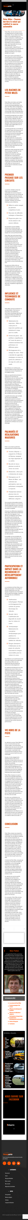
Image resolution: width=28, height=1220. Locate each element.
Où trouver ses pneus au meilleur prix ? (7, 1042)
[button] (13, 5)
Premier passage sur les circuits (14, 1006)
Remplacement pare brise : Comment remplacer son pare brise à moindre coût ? (9, 1067)
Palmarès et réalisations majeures (15, 1013)
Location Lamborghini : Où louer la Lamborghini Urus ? (8, 1054)
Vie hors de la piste (13, 1021)
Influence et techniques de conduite (15, 1009)
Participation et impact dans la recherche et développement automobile (16, 1017)
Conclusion (12, 1023)
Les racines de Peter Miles (15, 1003)
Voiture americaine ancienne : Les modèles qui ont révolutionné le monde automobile (8, 1081)
